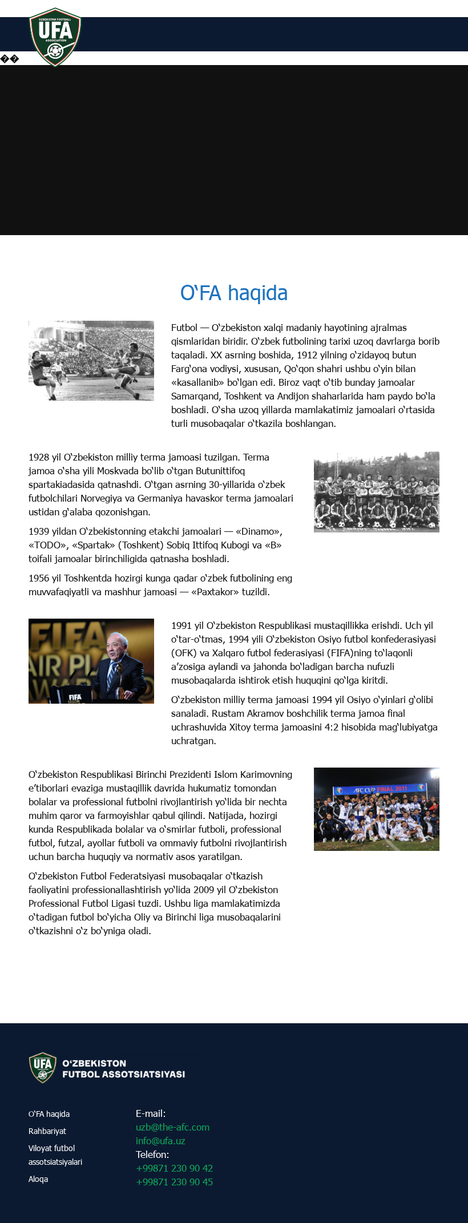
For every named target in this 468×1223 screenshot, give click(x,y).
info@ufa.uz (160, 1141)
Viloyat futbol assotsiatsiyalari (55, 1155)
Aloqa (38, 1179)
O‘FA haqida (49, 1114)
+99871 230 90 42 (174, 1168)
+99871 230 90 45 (174, 1182)
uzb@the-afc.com (172, 1127)
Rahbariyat (47, 1131)
